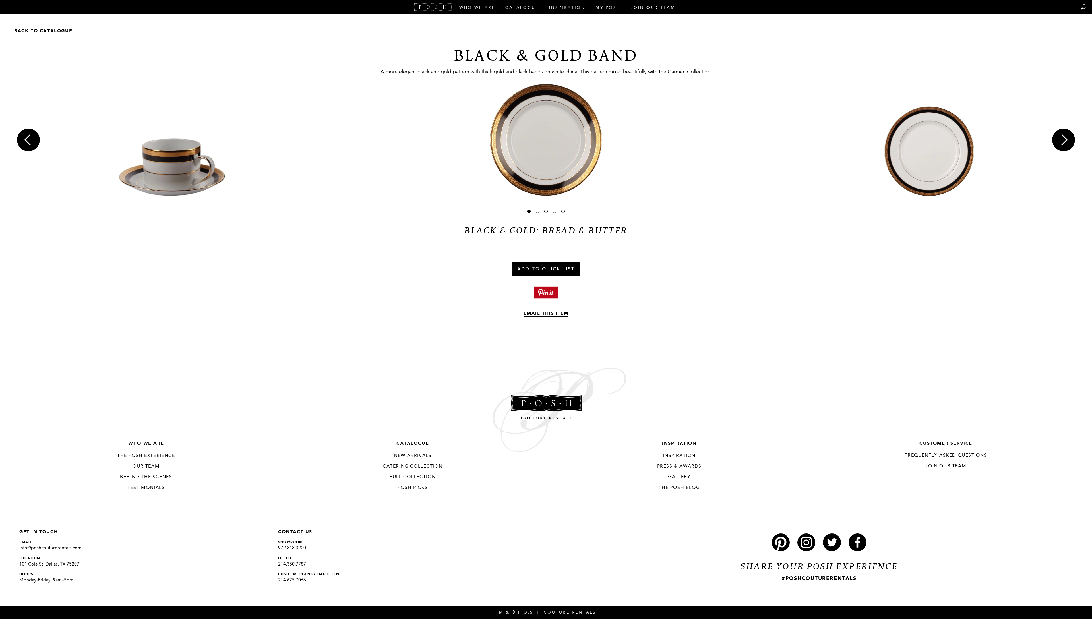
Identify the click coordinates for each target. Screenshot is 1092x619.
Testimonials (146, 488)
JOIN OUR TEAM (945, 466)
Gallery (679, 477)
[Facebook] (857, 542)
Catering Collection (412, 466)
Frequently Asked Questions (946, 455)
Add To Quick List (546, 269)
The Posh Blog (679, 488)
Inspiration (679, 443)
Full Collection (413, 477)
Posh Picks (413, 488)
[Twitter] (832, 542)
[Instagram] (806, 542)
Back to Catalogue (43, 31)
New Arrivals (412, 456)
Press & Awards (679, 466)
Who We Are (146, 443)
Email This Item (546, 313)
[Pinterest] (781, 542)
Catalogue (412, 443)
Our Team (146, 466)
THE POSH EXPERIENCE (146, 456)
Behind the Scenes (146, 477)
